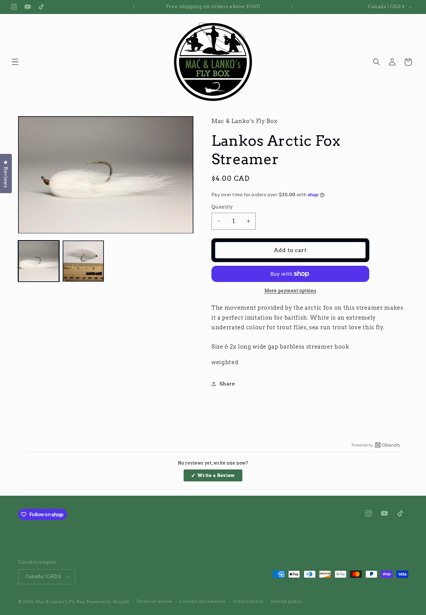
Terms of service (154, 601)
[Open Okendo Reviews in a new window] (376, 445)
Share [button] (227, 384)
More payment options (290, 290)
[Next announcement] (292, 7)
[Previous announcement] (134, 7)
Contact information (202, 601)
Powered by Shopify (108, 601)
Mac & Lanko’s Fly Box (60, 601)
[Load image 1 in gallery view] (38, 261)
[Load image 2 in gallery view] (83, 261)
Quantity (222, 207)
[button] (15, 62)
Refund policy (286, 601)
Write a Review (219, 477)
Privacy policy (248, 601)
